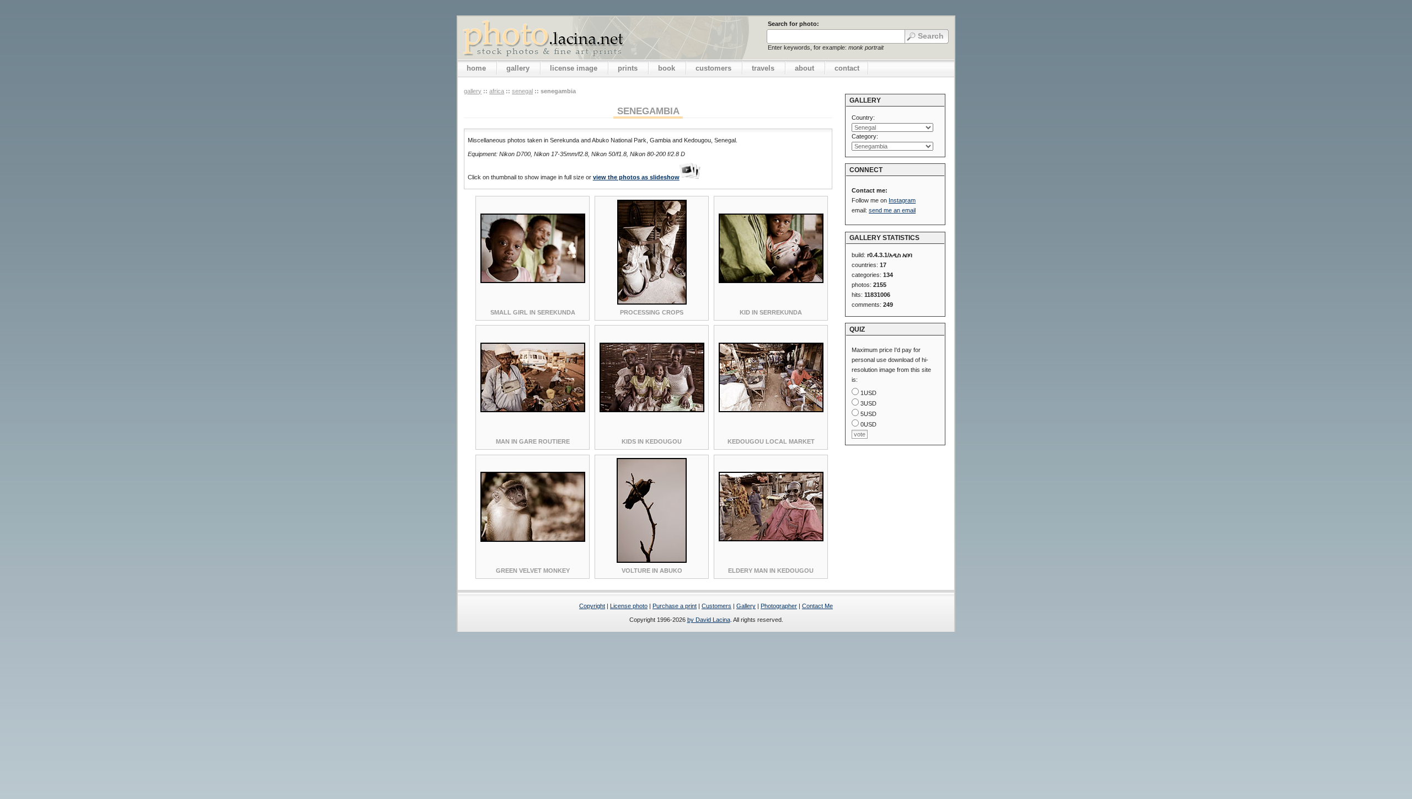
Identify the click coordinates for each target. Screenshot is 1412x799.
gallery (518, 68)
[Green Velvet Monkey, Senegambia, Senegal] (532, 539)
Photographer (779, 606)
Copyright (592, 606)
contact (847, 68)
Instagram (902, 200)
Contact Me (817, 606)
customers (713, 68)
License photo (629, 606)
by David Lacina (708, 619)
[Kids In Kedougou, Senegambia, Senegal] (652, 410)
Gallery (746, 606)
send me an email (892, 210)
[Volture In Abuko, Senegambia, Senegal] (652, 560)
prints (628, 68)
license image (573, 68)
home (476, 68)
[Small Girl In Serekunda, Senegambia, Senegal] (532, 281)
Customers (716, 606)
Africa (496, 91)
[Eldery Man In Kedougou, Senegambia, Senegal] (771, 539)
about (804, 68)
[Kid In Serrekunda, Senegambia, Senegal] (771, 281)
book (666, 68)
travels (763, 68)
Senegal (522, 91)
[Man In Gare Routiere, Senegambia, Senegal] (532, 410)
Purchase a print (674, 606)
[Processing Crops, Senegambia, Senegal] (652, 302)
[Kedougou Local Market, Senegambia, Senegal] (771, 410)
